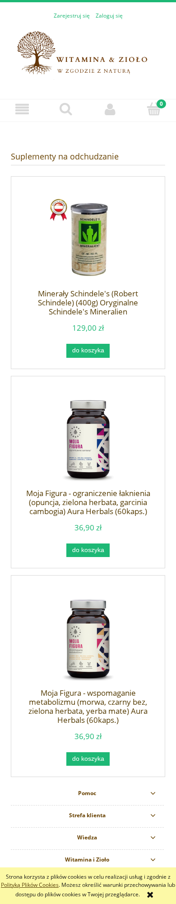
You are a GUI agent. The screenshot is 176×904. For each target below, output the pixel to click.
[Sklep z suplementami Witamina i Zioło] (88, 54)
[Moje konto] (110, 109)
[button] (22, 109)
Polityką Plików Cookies (30, 885)
